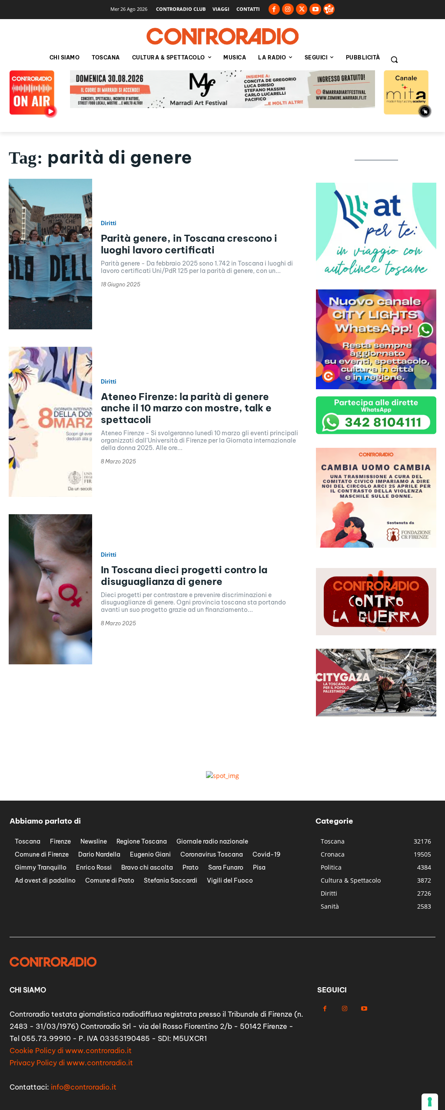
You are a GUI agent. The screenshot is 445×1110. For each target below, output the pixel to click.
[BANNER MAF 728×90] (222, 106)
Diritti (108, 223)
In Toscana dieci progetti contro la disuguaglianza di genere (184, 575)
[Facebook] (274, 9)
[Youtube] (315, 9)
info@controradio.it (83, 1087)
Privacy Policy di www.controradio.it (71, 1062)
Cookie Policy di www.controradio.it (71, 1050)
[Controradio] (222, 36)
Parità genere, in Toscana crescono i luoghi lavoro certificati (189, 244)
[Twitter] (302, 9)
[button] (394, 59)
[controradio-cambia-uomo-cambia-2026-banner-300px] (376, 545)
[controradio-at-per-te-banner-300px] (376, 280)
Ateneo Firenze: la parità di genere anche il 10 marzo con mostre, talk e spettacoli (186, 408)
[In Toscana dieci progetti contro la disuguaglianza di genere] (50, 589)
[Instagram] (288, 9)
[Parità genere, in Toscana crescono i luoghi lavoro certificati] (50, 254)
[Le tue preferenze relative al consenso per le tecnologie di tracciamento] (430, 1102)
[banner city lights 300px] (376, 387)
